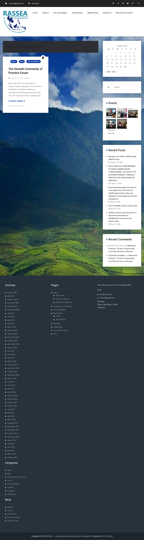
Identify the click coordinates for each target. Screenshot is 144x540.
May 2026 (10, 296)
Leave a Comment (18, 106)
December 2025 (13, 303)
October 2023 (12, 372)
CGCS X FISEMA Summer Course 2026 (122, 206)
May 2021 (10, 451)
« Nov (108, 72)
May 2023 (10, 389)
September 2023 (13, 375)
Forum (9, 481)
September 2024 (13, 344)
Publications (77, 13)
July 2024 (10, 351)
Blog (22, 61)
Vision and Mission (63, 299)
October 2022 (12, 403)
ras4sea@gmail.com (16, 3)
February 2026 (12, 299)
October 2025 (12, 306)
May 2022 (10, 413)
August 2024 (12, 348)
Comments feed (13, 517)
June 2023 (11, 385)
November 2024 (13, 337)
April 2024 (11, 358)
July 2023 (10, 382)
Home (35, 13)
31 (125, 67)
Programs (11, 491)
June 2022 (11, 409)
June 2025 (11, 317)
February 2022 (12, 423)
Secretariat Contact (124, 13)
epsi (27, 78)
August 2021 (12, 440)
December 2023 (13, 368)
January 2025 (12, 334)
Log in (9, 510)
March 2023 (11, 392)
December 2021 (13, 426)
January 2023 (12, 399)
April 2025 (11, 323)
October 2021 (12, 433)
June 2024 (11, 354)
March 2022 (11, 420)
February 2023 (12, 396)
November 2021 (13, 430)
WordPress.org (12, 521)
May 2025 (10, 320)
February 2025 (12, 330)
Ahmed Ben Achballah (116, 255)
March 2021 (11, 454)
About (45, 13)
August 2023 (12, 378)
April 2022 (11, 416)
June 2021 (11, 447)
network (10, 487)
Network (106, 13)
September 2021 (13, 437)
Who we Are (60, 295)
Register (10, 507)
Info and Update (60, 13)
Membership (93, 13)
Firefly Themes (107, 536)
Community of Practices (16, 477)
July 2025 (10, 313)
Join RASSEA (60, 320)
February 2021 (12, 457)
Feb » (114, 72)
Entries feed (11, 514)
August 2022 (12, 406)
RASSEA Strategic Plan (64, 302)
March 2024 (11, 361)
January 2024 (12, 365)
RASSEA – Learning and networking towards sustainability (68, 536)
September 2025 (13, 310)
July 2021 (10, 444)
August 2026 (12, 293)
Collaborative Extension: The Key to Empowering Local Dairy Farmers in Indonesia (122, 248)
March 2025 (11, 327)
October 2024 (12, 341)
